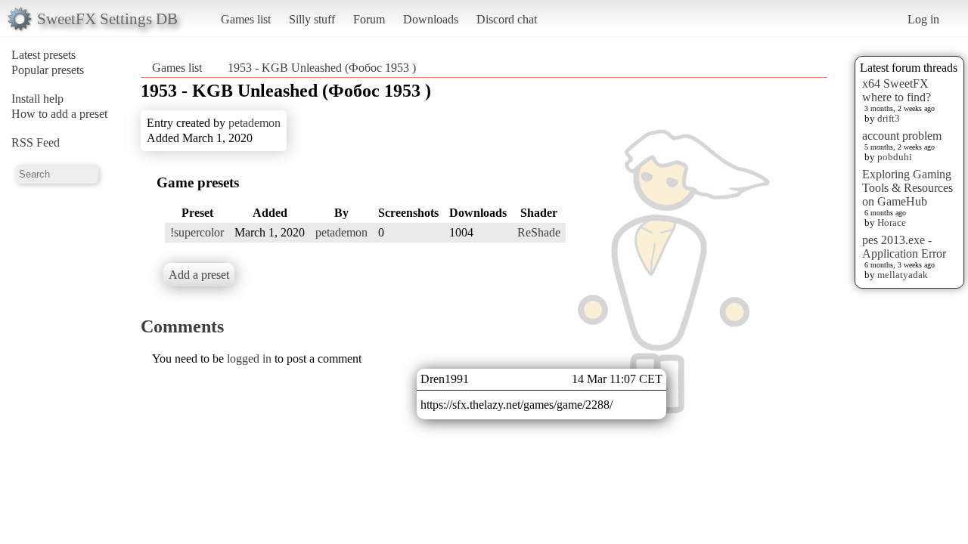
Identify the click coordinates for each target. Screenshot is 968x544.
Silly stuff (312, 19)
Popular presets (47, 69)
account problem (902, 135)
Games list (246, 19)
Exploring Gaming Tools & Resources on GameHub (907, 188)
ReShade (538, 232)
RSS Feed (35, 142)
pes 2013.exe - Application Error (904, 246)
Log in (923, 19)
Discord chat (506, 19)
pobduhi (894, 156)
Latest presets (43, 54)
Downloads (430, 19)
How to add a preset (59, 113)
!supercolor (197, 232)
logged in (249, 358)
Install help (37, 98)
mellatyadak (902, 274)
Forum (369, 19)
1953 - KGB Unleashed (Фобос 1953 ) (322, 67)
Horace (891, 222)
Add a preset (199, 274)
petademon (254, 122)
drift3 (888, 118)
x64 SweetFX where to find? (896, 90)
